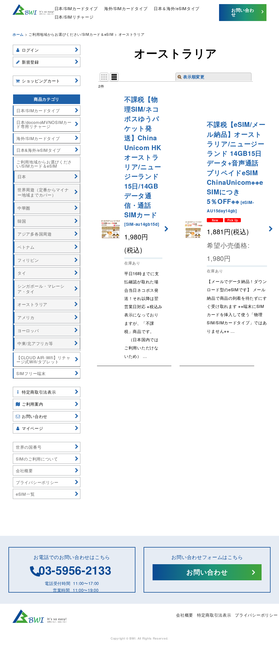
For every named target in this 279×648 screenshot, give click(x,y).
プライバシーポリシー (256, 615)
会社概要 (184, 615)
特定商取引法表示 (214, 615)
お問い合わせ (242, 12)
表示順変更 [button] (194, 77)
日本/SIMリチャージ (74, 17)
